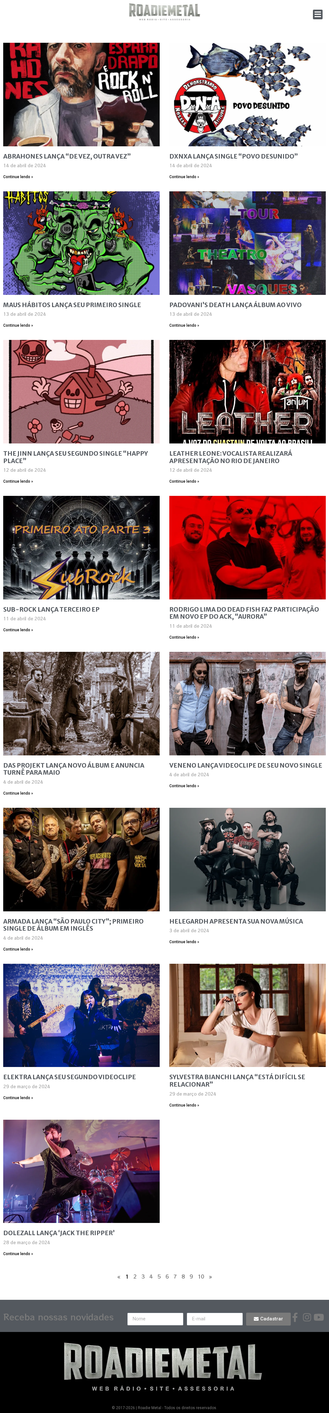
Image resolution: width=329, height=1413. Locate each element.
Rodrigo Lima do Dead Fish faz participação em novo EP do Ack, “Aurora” (244, 613)
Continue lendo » (18, 177)
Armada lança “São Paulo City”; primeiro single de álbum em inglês (73, 925)
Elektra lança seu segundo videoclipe (69, 1077)
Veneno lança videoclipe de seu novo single (245, 765)
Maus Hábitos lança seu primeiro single (72, 305)
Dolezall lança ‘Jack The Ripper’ (59, 1233)
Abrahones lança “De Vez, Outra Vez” (67, 156)
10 (201, 1276)
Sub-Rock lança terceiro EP (51, 609)
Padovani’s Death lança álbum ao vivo (235, 305)
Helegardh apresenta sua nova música (236, 921)
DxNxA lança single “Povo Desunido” (233, 156)
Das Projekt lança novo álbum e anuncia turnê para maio (73, 769)
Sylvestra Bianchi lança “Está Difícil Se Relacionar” (237, 1080)
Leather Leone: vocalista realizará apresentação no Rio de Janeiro (230, 457)
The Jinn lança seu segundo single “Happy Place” (75, 457)
